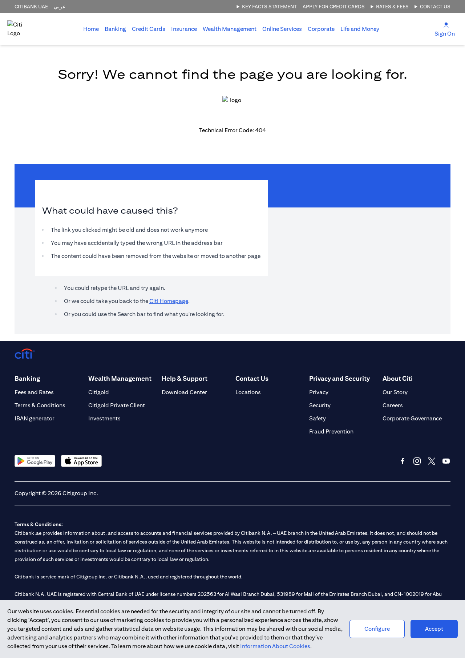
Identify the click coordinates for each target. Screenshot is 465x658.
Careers (393, 405)
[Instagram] (417, 461)
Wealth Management (229, 28)
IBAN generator (34, 418)
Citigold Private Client (116, 405)
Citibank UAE (31, 6)
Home (91, 28)
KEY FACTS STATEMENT (269, 6)
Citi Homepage (168, 301)
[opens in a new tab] (35, 461)
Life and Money (359, 28)
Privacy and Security (339, 378)
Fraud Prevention (331, 431)
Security (320, 405)
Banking (115, 28)
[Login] (446, 24)
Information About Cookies (275, 646)
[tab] (115, 29)
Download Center (184, 392)
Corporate (321, 28)
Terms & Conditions (40, 405)
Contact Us (435, 6)
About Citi (398, 378)
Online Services (282, 28)
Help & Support (184, 378)
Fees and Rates (34, 392)
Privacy (318, 392)
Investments (104, 418)
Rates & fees (392, 6)
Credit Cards (148, 28)
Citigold (98, 392)
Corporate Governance (412, 418)
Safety (317, 418)
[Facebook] (402, 461)
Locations (248, 392)
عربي (59, 6)
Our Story (395, 392)
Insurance (184, 28)
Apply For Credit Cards (334, 6)
